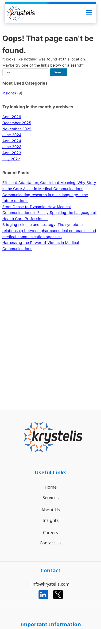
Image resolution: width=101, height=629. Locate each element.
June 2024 (11, 134)
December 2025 (16, 122)
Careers (50, 532)
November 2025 (16, 129)
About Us (50, 510)
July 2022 (11, 159)
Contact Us (51, 543)
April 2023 (11, 152)
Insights (9, 93)
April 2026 (11, 116)
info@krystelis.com (50, 584)
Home (51, 487)
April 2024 (11, 141)
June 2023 (11, 146)
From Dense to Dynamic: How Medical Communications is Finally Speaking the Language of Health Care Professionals (49, 212)
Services (51, 497)
